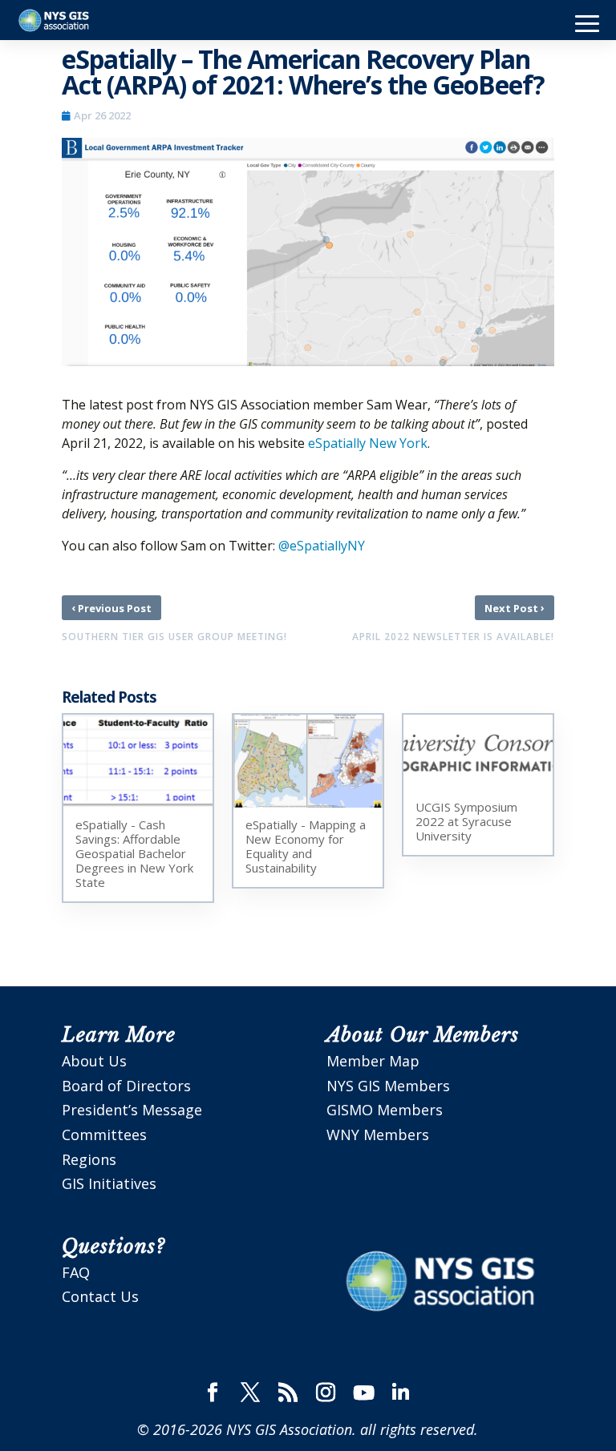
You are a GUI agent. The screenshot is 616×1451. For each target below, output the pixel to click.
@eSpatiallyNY (321, 545)
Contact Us (100, 1296)
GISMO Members (384, 1109)
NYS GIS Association (289, 1429)
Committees (104, 1134)
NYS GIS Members (388, 1085)
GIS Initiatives (109, 1183)
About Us (94, 1060)
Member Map (372, 1060)
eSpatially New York (368, 443)
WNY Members (377, 1134)
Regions (89, 1159)
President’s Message (132, 1109)
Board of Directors (126, 1085)
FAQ (76, 1272)
